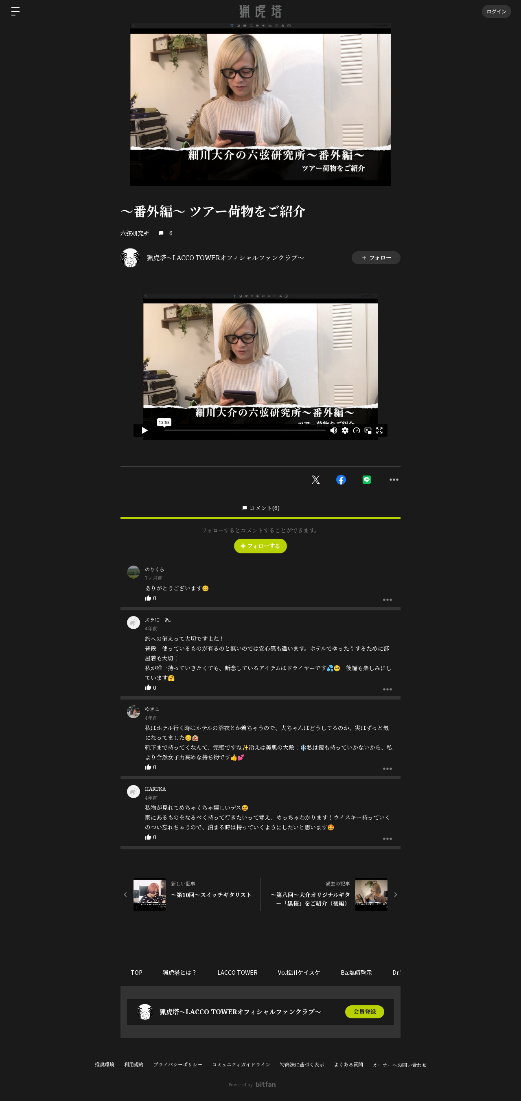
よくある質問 (348, 1064)
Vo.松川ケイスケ (299, 972)
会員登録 (364, 1011)
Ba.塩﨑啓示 (356, 972)
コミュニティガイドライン (241, 1064)
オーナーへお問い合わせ (400, 1065)
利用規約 (134, 1064)
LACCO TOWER (237, 972)
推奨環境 (104, 1064)
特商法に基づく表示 (302, 1064)
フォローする (263, 546)
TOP (136, 972)
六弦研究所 (134, 233)
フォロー (380, 257)
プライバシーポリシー (177, 1064)
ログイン (496, 11)
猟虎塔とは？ (180, 972)
